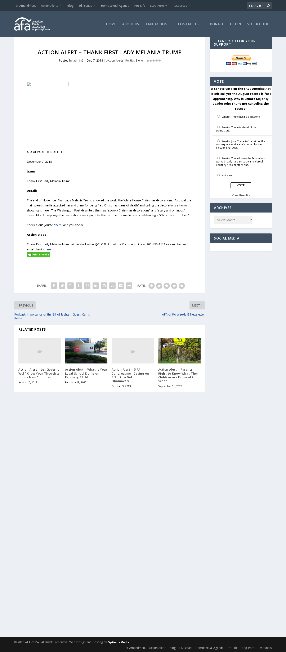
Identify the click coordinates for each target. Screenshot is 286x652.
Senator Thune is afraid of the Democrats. (236, 129)
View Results (241, 195)
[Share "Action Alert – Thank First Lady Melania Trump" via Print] (129, 285)
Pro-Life (139, 6)
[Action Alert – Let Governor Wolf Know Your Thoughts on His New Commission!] (39, 350)
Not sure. (227, 175)
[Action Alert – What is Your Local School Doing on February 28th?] (86, 351)
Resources (180, 6)
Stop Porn (157, 6)
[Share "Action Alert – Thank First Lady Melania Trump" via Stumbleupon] (112, 285)
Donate (217, 24)
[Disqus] (109, 461)
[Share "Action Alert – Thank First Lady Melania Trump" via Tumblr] (79, 285)
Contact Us (188, 24)
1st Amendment (25, 6)
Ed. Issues (85, 6)
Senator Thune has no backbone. (241, 117)
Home (111, 24)
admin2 (78, 60)
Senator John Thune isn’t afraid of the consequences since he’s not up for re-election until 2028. (240, 144)
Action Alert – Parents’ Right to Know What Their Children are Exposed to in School (179, 375)
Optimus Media (118, 642)
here (58, 225)
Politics (130, 60)
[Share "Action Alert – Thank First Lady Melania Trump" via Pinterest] (87, 285)
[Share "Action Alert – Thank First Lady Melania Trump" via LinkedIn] (95, 285)
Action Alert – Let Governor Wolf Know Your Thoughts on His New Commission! (39, 373)
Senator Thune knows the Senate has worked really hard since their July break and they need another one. (240, 162)
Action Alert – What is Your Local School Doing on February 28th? (86, 373)
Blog (70, 6)
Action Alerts (49, 6)
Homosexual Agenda (115, 6)
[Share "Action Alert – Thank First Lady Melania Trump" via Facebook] (54, 285)
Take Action (156, 24)
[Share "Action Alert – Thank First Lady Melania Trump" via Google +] (70, 285)
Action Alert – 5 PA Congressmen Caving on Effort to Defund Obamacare (130, 375)
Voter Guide (258, 24)
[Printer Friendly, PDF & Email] (38, 254)
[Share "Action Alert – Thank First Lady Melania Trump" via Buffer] (104, 285)
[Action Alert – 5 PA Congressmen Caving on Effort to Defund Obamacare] (133, 350)
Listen (235, 24)
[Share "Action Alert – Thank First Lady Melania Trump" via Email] (121, 285)
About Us (130, 24)
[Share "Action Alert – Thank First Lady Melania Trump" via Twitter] (62, 285)
